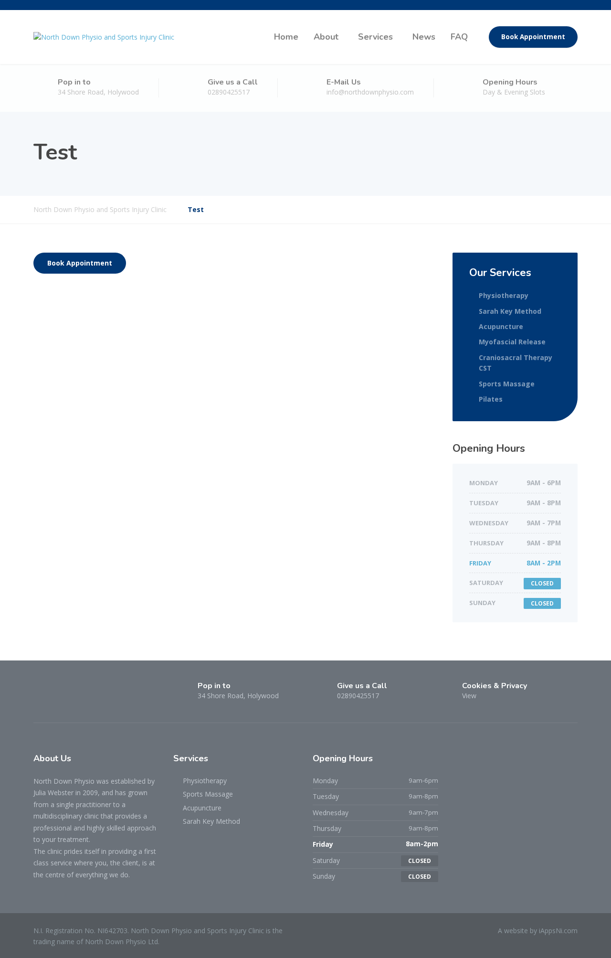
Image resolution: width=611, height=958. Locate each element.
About (326, 37)
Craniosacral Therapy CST (515, 363)
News (423, 37)
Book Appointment (533, 36)
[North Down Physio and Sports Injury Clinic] (103, 37)
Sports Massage (507, 383)
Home (286, 37)
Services (375, 37)
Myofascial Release (512, 341)
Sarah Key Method (510, 311)
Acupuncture (501, 326)
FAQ (459, 37)
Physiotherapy (503, 295)
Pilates (491, 399)
